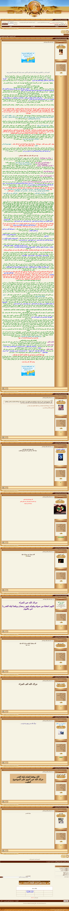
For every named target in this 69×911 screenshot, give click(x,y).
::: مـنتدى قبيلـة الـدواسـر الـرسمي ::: (57, 22)
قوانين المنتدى (66, 876)
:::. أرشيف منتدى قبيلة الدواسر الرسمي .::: (43, 22)
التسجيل (56, 26)
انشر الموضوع (66, 34)
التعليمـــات (33, 26)
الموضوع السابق (37, 859)
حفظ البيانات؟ (4, 22)
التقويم (10, 26)
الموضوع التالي (32, 859)
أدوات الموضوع (12, 36)
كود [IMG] (66, 874)
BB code (66, 872)
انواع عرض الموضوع (4, 36)
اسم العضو (15, 22)
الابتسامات (66, 873)
